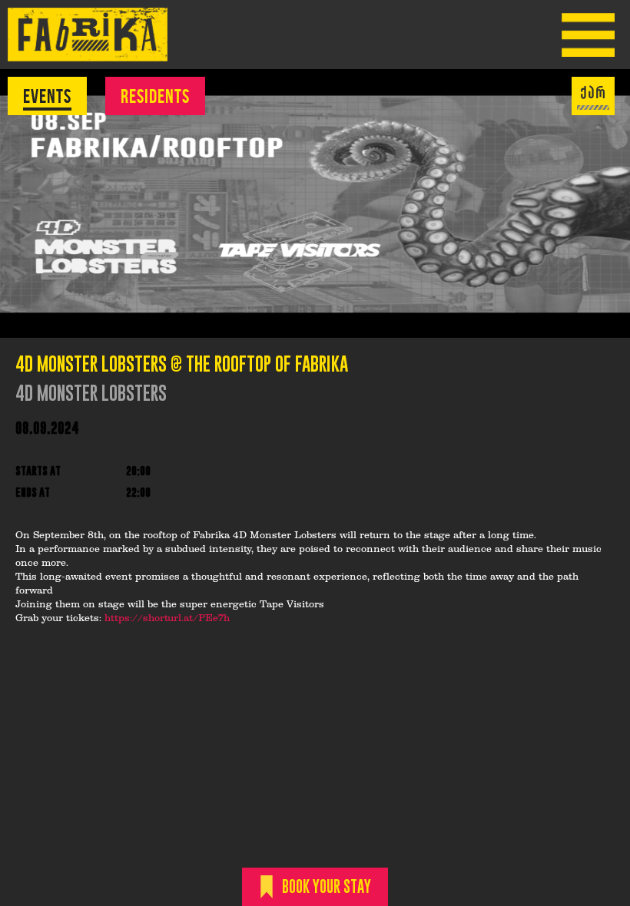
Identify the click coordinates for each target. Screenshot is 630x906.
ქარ (593, 93)
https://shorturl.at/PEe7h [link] (167, 619)
